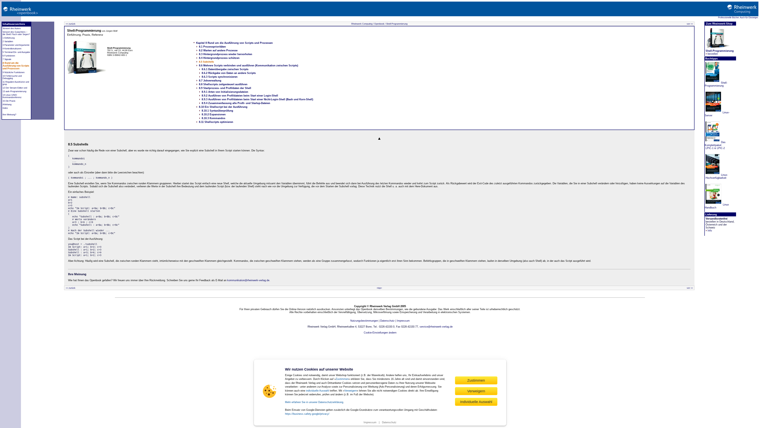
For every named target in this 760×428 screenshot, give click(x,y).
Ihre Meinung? (9, 114)
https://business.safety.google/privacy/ (307, 413)
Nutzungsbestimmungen (364, 320)
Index (5, 108)
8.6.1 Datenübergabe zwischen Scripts (225, 69)
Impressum (370, 422)
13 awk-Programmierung (14, 91)
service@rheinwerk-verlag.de (436, 326)
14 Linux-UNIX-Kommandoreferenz (12, 96)
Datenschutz (389, 422)
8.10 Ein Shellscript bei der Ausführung (223, 106)
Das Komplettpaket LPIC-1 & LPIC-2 (715, 145)
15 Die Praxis (9, 101)
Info (710, 230)
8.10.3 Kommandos (213, 118)
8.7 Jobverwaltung (210, 80)
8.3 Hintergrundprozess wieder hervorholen (225, 54)
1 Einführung (9, 38)
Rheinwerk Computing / (362, 24)
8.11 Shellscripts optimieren (216, 121)
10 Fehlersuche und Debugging (12, 77)
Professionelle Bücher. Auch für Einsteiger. (738, 17)
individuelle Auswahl (317, 390)
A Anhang (7, 104)
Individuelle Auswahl (476, 402)
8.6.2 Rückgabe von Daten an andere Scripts (229, 73)
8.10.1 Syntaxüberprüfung (217, 110)
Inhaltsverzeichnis (14, 24)
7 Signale (7, 59)
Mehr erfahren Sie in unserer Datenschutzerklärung (314, 402)
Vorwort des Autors (12, 28)
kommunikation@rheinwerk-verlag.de (248, 280)
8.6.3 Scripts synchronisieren (220, 76)
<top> (379, 288)
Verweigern (350, 390)
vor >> (690, 24)
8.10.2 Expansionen (214, 114)
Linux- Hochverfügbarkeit (716, 176)
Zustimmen (342, 378)
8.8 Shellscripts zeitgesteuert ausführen (223, 84)
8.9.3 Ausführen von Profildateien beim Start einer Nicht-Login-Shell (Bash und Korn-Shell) (257, 99)
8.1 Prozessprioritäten (212, 46)
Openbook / (380, 24)
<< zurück (70, 24)
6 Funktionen (9, 55)
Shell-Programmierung (397, 24)
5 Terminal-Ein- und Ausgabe (16, 52)
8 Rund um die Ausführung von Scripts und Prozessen (16, 66)
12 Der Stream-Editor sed (15, 88)
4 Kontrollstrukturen (12, 48)
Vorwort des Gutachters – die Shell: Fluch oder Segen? (16, 33)
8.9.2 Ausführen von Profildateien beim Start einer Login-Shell (240, 95)
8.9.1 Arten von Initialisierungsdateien (225, 91)
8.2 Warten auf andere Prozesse (218, 50)
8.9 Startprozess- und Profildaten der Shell (225, 88)
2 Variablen (8, 41)
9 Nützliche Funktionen (14, 72)
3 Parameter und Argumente (16, 45)
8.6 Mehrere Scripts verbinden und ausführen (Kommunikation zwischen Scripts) (248, 65)
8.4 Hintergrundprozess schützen (219, 57)
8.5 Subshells (206, 61)
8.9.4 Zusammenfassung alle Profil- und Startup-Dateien (236, 103)
